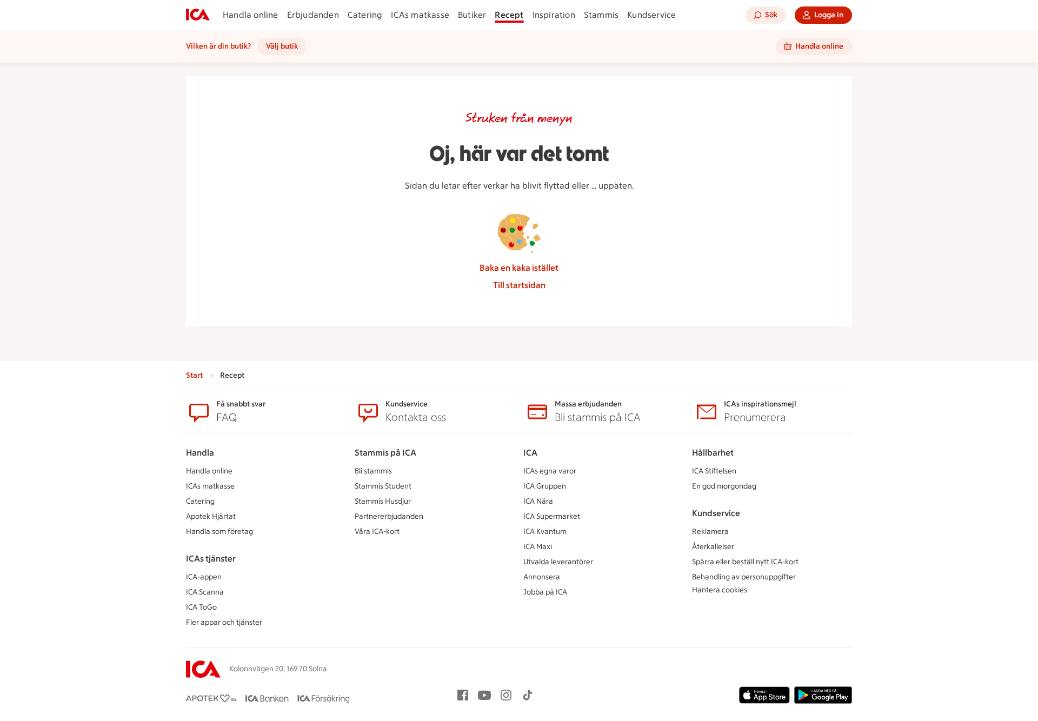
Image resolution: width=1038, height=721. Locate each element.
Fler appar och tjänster (224, 622)
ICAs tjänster (211, 558)
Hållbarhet (713, 453)
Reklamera (710, 531)
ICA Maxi (537, 546)
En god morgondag (724, 486)
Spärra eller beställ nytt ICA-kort (745, 561)
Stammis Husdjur (383, 501)
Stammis (601, 15)
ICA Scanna (205, 592)
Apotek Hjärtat (211, 516)
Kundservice (651, 15)
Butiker (472, 15)
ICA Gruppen (544, 486)
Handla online (250, 15)
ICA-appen (204, 577)
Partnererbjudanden (389, 516)
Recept (509, 15)
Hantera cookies (719, 590)
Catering (365, 15)
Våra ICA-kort (377, 531)
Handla (200, 453)
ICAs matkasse (420, 15)
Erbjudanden (313, 15)
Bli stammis (373, 471)
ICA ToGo (201, 607)
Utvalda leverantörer (558, 561)
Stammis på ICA (385, 453)
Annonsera (541, 577)
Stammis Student (383, 486)
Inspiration (554, 15)
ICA (530, 453)
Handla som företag (219, 531)
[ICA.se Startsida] (198, 15)
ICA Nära (538, 501)
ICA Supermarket (551, 516)
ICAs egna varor (549, 471)
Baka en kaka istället (519, 268)
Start (194, 375)
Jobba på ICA (545, 592)
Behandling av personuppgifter (744, 577)
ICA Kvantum (545, 531)
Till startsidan (519, 285)
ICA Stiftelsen (714, 471)
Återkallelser (713, 546)
